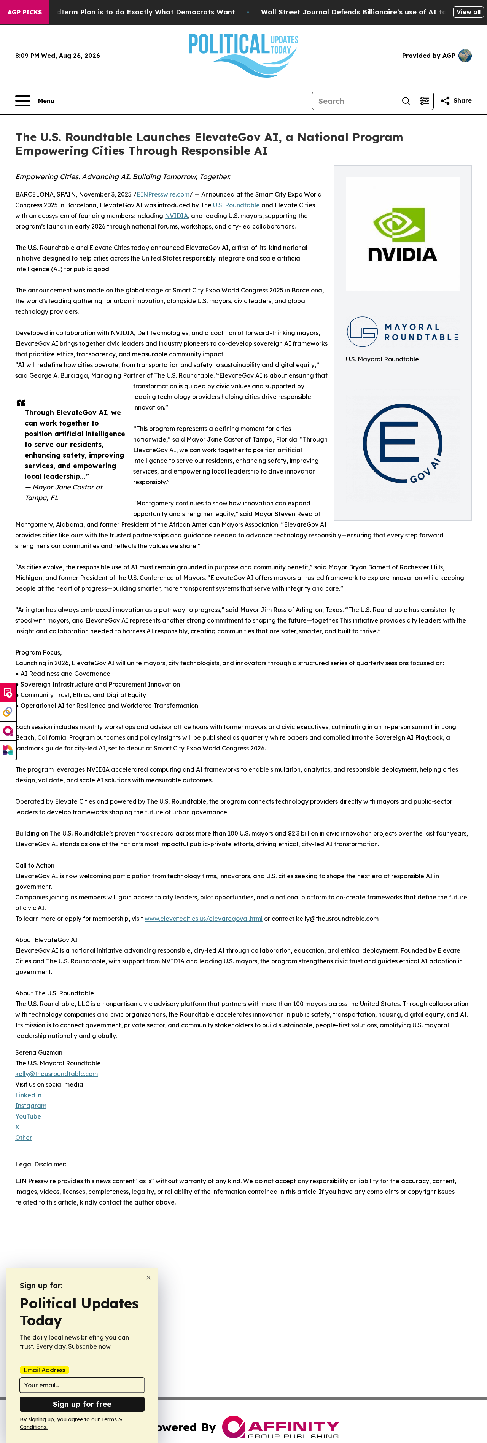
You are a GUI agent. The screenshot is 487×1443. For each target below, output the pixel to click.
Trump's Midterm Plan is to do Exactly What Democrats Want (127, 12)
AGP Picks (25, 12)
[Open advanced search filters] (424, 101)
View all (469, 12)
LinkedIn (28, 1095)
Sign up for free (82, 1404)
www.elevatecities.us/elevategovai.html (204, 918)
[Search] (406, 101)
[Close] (148, 1277)
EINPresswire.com (163, 194)
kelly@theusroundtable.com (56, 1073)
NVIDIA (176, 215)
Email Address (44, 1370)
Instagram (30, 1105)
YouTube (28, 1116)
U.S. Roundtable (236, 205)
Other (23, 1137)
